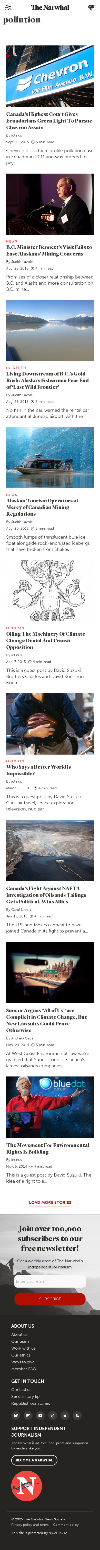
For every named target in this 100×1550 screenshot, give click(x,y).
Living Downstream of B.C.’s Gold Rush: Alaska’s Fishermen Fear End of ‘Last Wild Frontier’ (47, 380)
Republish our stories (30, 1403)
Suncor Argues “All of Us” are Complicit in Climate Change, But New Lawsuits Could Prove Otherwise (46, 1020)
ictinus (16, 135)
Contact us (21, 1389)
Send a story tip (25, 1396)
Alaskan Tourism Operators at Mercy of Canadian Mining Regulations (42, 507)
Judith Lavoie (22, 262)
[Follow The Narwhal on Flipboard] (29, 1415)
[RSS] (78, 1415)
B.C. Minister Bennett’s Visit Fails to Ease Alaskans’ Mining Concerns (49, 250)
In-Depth (16, 368)
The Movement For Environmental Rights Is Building (47, 1148)
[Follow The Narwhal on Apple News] (66, 1415)
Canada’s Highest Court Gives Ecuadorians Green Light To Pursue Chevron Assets (49, 120)
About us (19, 1334)
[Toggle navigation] (8, 8)
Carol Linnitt (21, 909)
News (11, 241)
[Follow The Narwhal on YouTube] (41, 1415)
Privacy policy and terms (30, 1525)
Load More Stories (50, 1202)
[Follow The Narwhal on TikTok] (54, 1415)
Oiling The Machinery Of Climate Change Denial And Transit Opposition (45, 640)
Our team (20, 1341)
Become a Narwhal (34, 1460)
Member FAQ (23, 1368)
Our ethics (21, 1355)
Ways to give (23, 1362)
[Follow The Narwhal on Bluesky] (17, 1415)
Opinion (15, 628)
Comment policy (65, 1525)
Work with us (23, 1348)
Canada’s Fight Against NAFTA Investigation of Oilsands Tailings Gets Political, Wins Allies (46, 895)
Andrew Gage (22, 1038)
